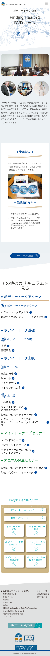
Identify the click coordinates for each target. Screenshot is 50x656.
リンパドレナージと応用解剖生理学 (12, 408)
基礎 (3, 345)
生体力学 (6, 378)
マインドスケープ (11, 440)
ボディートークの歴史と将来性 (36, 558)
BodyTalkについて (9, 594)
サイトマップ (8, 617)
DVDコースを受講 (25, 256)
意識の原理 (7, 373)
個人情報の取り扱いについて (13, 611)
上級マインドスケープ (13, 445)
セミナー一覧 (42, 591)
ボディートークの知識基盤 (14, 558)
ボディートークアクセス (14, 312)
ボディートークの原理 (36, 527)
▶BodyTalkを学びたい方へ (15, 591)
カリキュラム (8, 602)
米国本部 (20, 608)
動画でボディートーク (22, 518)
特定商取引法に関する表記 (13, 614)
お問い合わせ (42, 597)
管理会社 (6, 605)
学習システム (8, 597)
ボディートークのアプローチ (36, 543)
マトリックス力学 (11, 387)
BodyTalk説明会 (43, 594)
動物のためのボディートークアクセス (22, 317)
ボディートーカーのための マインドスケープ (16, 451)
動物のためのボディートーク (17, 414)
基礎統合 (6, 350)
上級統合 (6, 402)
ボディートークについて (22, 510)
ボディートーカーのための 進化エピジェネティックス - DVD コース (22, 422)
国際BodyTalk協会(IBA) (25, 648)
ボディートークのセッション (14, 543)
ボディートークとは (14, 527)
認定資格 (6, 600)
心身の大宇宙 (8, 383)
